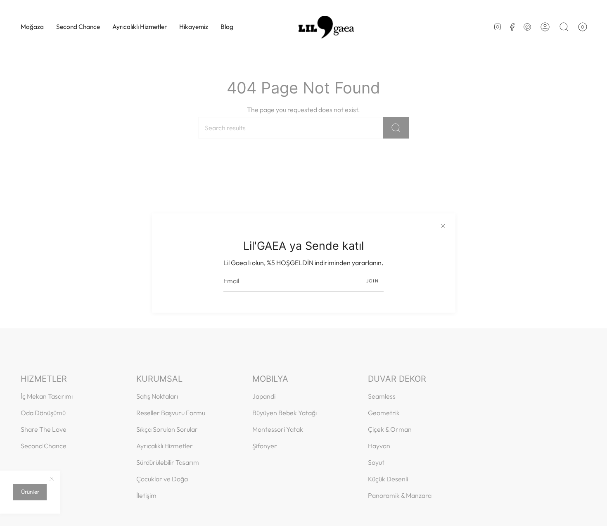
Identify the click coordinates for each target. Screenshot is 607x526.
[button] (32, 27)
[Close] (443, 226)
